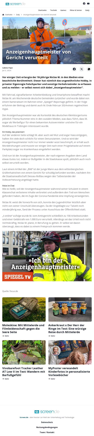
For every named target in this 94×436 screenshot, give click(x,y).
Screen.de (24, 417)
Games (63, 10)
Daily (87, 10)
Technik (53, 10)
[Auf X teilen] (81, 69)
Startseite (42, 10)
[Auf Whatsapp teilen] (89, 69)
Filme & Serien (76, 10)
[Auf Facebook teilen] (74, 69)
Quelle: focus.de (10, 291)
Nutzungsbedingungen (47, 427)
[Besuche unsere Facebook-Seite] (84, 3)
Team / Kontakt (47, 432)
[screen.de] (15, 3)
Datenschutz (47, 422)
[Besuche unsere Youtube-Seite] (88, 3)
